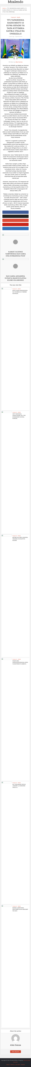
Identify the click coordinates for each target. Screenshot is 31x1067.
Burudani (18, 1064)
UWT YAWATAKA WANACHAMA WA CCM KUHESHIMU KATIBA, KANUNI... (18, 416)
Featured (13, 17)
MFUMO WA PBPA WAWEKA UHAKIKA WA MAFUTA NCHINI (20, 539)
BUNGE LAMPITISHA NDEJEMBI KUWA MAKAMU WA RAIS (20, 909)
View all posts (15, 1051)
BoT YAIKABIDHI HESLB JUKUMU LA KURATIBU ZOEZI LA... (19, 786)
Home (4, 8)
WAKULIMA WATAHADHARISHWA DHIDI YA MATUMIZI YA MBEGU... (20, 662)
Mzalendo (15, 1)
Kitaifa (18, 17)
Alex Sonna (19, 36)
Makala (23, 1064)
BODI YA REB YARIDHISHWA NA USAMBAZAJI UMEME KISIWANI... (20, 292)
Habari (8, 1064)
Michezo (12, 1064)
